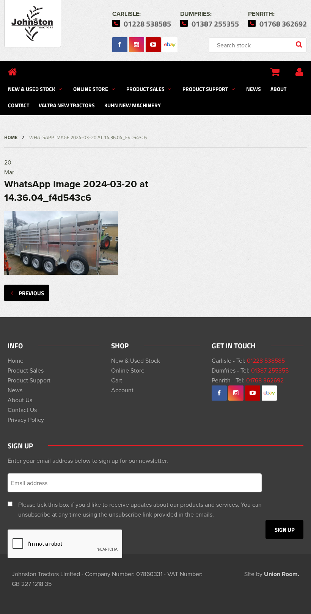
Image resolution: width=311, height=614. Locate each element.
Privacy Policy (26, 419)
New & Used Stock (31, 88)
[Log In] (299, 72)
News (253, 88)
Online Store (90, 88)
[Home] (12, 72)
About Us (20, 400)
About (278, 88)
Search (299, 45)
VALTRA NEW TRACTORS (67, 105)
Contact (18, 105)
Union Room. (281, 574)
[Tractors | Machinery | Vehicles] (32, 23)
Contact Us (22, 410)
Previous (31, 293)
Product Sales (145, 88)
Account (122, 390)
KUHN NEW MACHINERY (132, 105)
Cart (116, 380)
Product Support (205, 88)
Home (10, 137)
